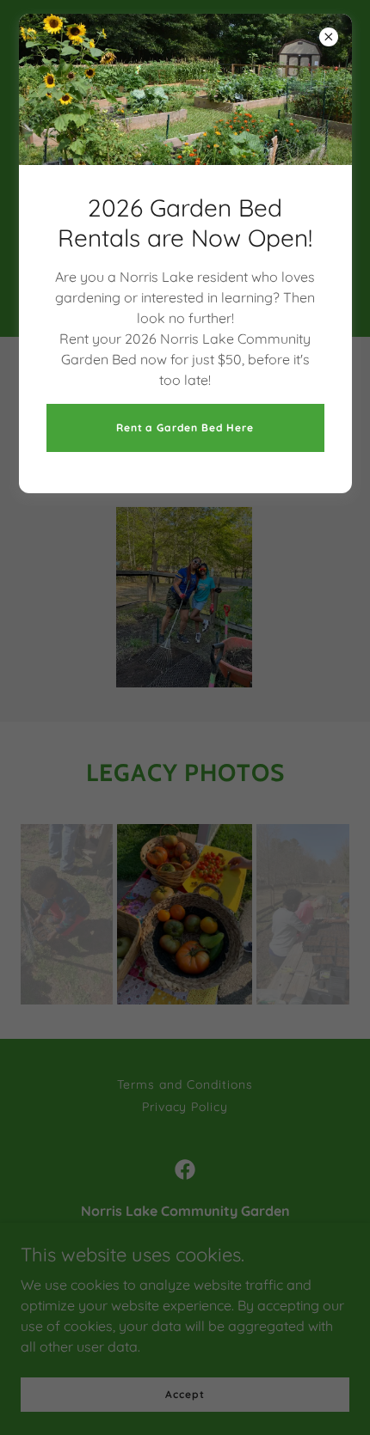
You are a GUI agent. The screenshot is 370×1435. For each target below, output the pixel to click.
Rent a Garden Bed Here (185, 427)
